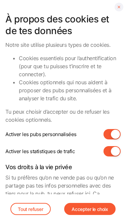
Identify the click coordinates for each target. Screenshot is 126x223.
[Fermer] (119, 7)
